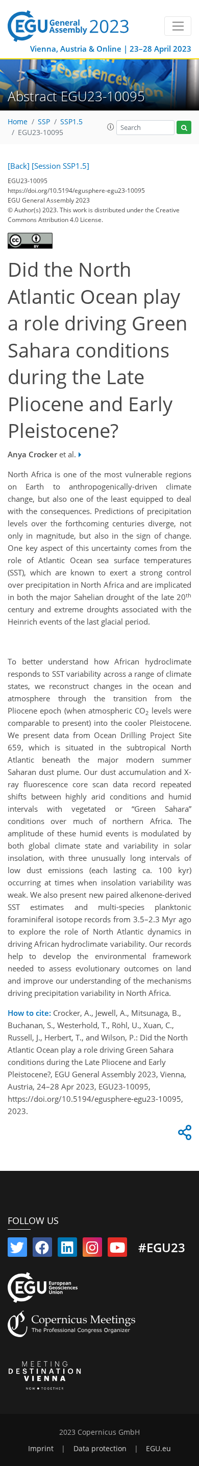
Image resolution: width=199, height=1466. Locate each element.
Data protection (100, 1448)
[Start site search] (184, 128)
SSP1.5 (71, 121)
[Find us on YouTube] (117, 1250)
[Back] (19, 166)
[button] (110, 126)
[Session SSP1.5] (60, 166)
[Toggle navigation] (177, 26)
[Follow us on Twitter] (17, 1250)
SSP (44, 121)
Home (18, 121)
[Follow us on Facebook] (42, 1250)
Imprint (41, 1448)
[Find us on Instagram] (92, 1250)
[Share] (183, 1135)
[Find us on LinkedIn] (67, 1250)
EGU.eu (158, 1448)
